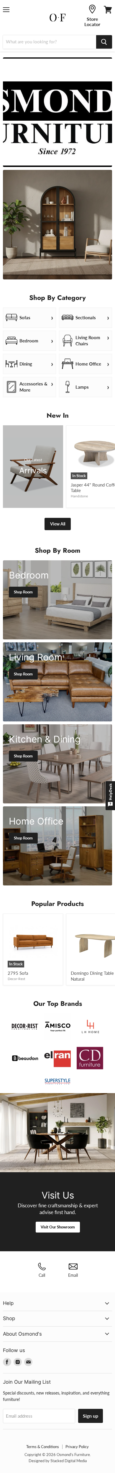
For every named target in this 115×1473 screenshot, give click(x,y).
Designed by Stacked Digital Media (58, 1460)
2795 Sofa (18, 973)
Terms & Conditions (42, 1446)
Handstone (79, 496)
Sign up (90, 1416)
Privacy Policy (77, 1446)
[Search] (104, 42)
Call (42, 1275)
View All (57, 523)
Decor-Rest (16, 979)
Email (73, 1275)
